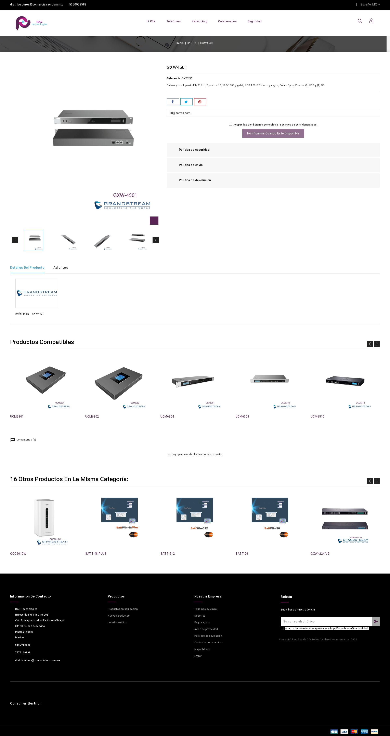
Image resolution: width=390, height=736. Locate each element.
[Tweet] (186, 101)
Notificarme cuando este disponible (273, 133)
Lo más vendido (117, 622)
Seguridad (255, 21)
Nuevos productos (119, 615)
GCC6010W (18, 553)
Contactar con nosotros (208, 642)
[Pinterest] (200, 101)
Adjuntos (60, 268)
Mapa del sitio (202, 649)
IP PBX (150, 21)
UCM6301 (17, 416)
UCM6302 (92, 416)
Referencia (22, 313)
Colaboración (227, 21)
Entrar (198, 656)
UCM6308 (242, 416)
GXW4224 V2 (320, 553)
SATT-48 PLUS (95, 553)
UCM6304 (167, 416)
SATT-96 (242, 553)
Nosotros (200, 615)
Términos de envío (205, 609)
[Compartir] (173, 101)
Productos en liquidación (123, 609)
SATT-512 (167, 553)
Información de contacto (30, 596)
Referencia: (174, 78)
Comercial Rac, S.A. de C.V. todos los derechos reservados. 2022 (318, 639)
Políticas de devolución (208, 635)
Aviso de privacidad (206, 629)
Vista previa (12, 362)
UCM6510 (317, 416)
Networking (199, 21)
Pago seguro (202, 622)
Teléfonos (173, 21)
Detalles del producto (27, 268)
